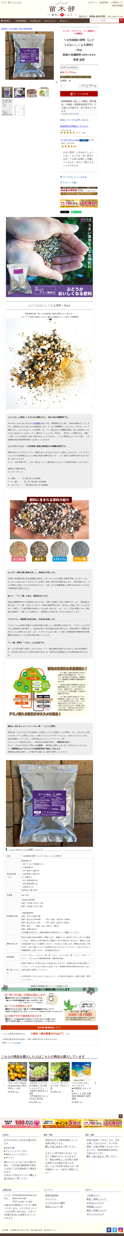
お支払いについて (95, 1203)
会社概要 (5, 1230)
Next (95, 1083)
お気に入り (36, 21)
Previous (3, 1084)
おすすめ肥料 (13, 29)
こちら (18, 1043)
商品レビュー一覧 (54, 1206)
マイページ (51, 21)
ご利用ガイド (117, 2)
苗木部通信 (118, 5)
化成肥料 (36, 423)
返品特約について (50, 1230)
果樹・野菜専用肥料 (25, 29)
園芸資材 (4, 29)
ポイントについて (95, 1214)
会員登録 (104, 2)
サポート (88, 1190)
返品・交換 (89, 1135)
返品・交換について (96, 1210)
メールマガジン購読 (55, 1203)
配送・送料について (96, 1199)
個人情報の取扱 (36, 1230)
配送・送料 (48, 1135)
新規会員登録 (51, 1195)
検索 (121, 20)
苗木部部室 (22, 21)
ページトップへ (121, 1116)
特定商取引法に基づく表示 (19, 1230)
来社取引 (6, 21)
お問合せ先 (7, 1190)
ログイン (93, 2)
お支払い (6, 1135)
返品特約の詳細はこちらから (74, 126)
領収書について (94, 1206)
